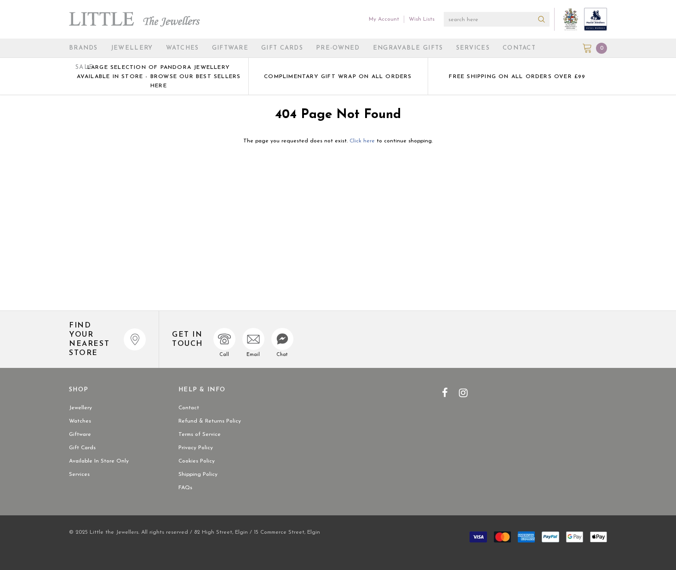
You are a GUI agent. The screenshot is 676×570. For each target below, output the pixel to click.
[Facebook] (445, 393)
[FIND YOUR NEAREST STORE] (135, 339)
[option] (158, 76)
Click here (363, 141)
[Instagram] (463, 393)
